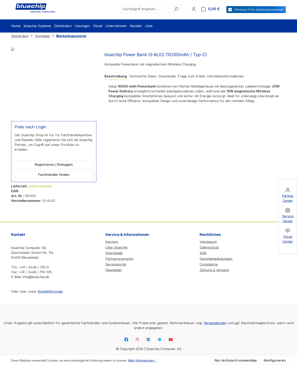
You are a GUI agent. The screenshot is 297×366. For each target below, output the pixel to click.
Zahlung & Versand (214, 270)
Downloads (114, 253)
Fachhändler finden (54, 175)
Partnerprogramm (119, 259)
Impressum (208, 242)
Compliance (209, 264)
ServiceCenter (288, 218)
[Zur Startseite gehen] (35, 8)
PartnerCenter (288, 198)
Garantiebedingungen (216, 259)
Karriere (111, 242)
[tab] (115, 76)
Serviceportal (115, 264)
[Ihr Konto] (194, 9)
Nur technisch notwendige (236, 360)
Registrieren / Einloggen (54, 164)
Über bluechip (116, 247)
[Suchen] (176, 9)
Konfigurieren (275, 360)
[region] (53, 81)
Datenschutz (209, 247)
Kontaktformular (50, 291)
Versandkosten (215, 323)
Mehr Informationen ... (142, 360)
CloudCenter (288, 239)
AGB (203, 253)
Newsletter (113, 270)
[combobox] (146, 9)
